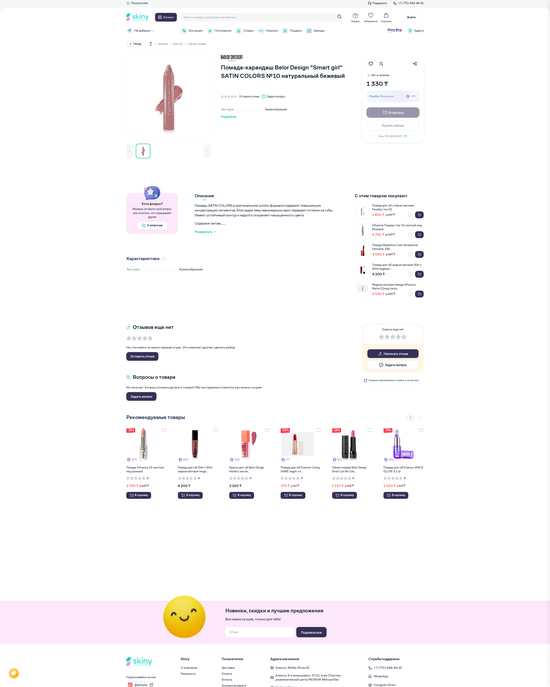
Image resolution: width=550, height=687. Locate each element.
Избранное (370, 21)
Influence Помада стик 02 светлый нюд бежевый (397, 227)
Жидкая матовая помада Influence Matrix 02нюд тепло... (394, 286)
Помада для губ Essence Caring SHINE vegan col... (300, 469)
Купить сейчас (393, 125)
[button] (129, 151)
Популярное (223, 30)
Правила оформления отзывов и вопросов (393, 380)
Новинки (272, 30)
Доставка (228, 668)
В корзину (396, 113)
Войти (411, 17)
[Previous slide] (410, 417)
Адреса (419, 30)
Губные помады (197, 43)
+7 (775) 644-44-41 (411, 3)
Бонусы (227, 679)
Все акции (196, 30)
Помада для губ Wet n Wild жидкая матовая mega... (195, 469)
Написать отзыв (396, 354)
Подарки (296, 30)
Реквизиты (188, 674)
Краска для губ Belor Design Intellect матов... (246, 469)
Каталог (168, 17)
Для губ (177, 43)
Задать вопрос (141, 396)
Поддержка (380, 3)
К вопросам (155, 225)
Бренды (319, 30)
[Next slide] (420, 417)
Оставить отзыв (142, 356)
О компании (189, 668)
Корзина (386, 21)
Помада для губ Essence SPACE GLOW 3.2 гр (403, 469)
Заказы (355, 21)
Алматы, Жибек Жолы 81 (292, 668)
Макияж (163, 43)
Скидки (248, 30)
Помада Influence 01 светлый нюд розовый (145, 469)
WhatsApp (381, 676)
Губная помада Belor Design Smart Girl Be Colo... (349, 469)
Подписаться (311, 632)
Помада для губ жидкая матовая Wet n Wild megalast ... (397, 267)
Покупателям (139, 3)
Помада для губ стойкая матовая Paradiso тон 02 (393, 207)
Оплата (227, 674)
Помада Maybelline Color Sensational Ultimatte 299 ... (395, 247)
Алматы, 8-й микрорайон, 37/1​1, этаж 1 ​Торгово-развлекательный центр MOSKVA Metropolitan (308, 677)
